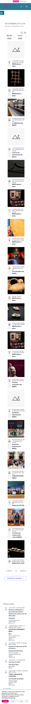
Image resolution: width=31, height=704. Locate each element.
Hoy (16, 570)
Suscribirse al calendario (14, 578)
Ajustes (21, 701)
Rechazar (13, 701)
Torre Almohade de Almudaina (16, 678)
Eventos (7, 26)
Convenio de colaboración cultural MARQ (17, 535)
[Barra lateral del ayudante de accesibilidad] (2, 13)
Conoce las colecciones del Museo (17, 155)
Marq (10, 633)
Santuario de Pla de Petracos (16, 651)
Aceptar (5, 701)
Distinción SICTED (18, 505)
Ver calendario (7, 688)
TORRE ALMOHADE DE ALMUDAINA (15, 675)
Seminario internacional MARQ (16, 415)
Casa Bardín (12, 618)
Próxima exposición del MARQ (17, 384)
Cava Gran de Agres (14, 662)
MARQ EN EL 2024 (18, 563)
